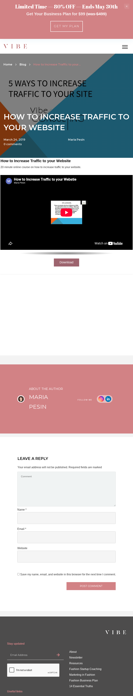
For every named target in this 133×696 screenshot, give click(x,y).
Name (21, 509)
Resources (76, 663)
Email (21, 528)
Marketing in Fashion (82, 674)
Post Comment (91, 586)
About (73, 651)
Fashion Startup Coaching (85, 669)
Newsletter (75, 657)
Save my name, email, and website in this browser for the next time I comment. (68, 574)
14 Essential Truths (81, 686)
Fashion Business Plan (83, 680)
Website (22, 548)
